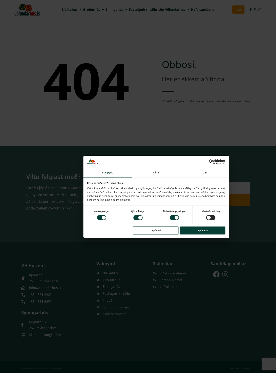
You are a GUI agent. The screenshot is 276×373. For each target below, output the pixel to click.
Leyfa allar (202, 230)
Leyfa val (156, 230)
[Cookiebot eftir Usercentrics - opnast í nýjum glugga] (211, 161)
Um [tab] (204, 172)
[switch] (138, 217)
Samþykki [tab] (107, 172)
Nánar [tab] (156, 172)
